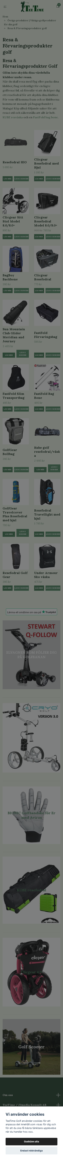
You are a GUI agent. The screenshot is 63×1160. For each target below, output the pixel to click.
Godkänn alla (31, 1141)
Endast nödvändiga (31, 1150)
